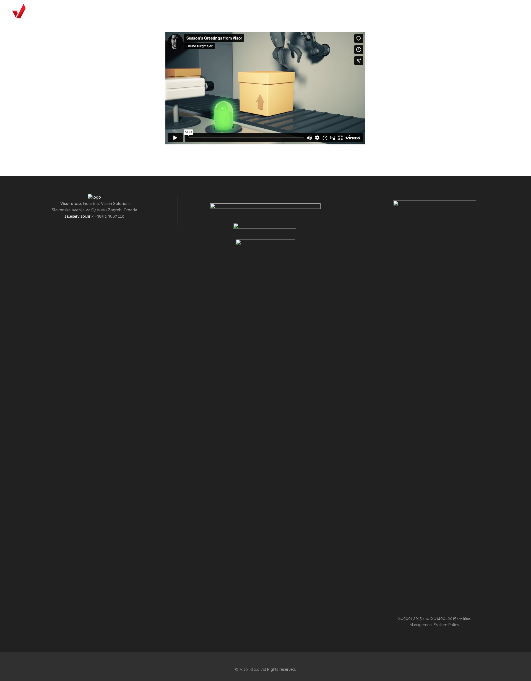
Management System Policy (434, 625)
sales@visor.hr (77, 216)
